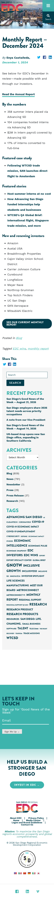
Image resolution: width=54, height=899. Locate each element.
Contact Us (27, 824)
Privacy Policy (36, 818)
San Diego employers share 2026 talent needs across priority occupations (26, 411)
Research (12, 501)
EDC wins (19, 348)
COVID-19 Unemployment (20, 531)
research (38, 604)
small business (31, 623)
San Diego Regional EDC (12, 7)
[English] (15, 873)
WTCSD (12, 637)
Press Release (15, 495)
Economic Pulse (37, 545)
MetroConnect (28, 590)
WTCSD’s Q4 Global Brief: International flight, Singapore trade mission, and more (28, 220)
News (9, 479)
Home (16, 820)
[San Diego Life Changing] (27, 859)
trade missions (31, 633)
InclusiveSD (29, 571)
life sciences (15, 581)
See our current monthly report (24, 323)
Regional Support (30, 599)
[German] (29, 873)
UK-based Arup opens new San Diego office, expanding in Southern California (25, 437)
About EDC (16, 818)
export (42, 556)
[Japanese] (38, 873)
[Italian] (33, 873)
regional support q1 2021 (17, 605)
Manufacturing (17, 585)
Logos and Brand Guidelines (27, 822)
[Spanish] (20, 873)
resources (12, 619)
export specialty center (19, 560)
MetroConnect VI (15, 595)
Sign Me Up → (12, 731)
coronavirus (25, 522)
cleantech (12, 522)
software (11, 628)
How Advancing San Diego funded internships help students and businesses (25, 204)
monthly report (38, 348)
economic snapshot (16, 551)
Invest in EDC (25, 785)
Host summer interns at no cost (29, 194)
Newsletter (13, 484)
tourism (18, 633)
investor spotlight (32, 576)
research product (19, 609)
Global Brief (39, 560)
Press (9, 490)
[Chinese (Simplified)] (24, 873)
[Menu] (48, 5)
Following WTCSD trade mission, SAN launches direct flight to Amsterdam (27, 171)
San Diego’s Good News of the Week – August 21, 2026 (25, 400)
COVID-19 (38, 522)
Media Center (33, 820)
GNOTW (14, 565)
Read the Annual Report (18, 94)
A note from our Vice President (25, 420)
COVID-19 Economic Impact (22, 526)
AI (44, 517)
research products (22, 614)
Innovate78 (15, 576)
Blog (19, 338)
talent (23, 628)
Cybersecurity (13, 536)
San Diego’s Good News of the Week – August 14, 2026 (25, 427)
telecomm (33, 629)
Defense (24, 536)
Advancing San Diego (24, 517)
